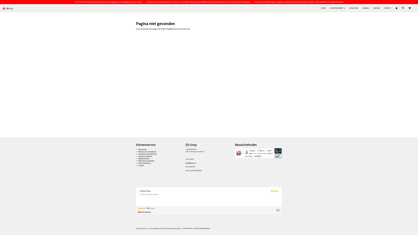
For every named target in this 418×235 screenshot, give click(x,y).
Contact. (141, 165)
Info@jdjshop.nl (191, 163)
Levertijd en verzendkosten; (147, 154)
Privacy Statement (144, 163)
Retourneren (142, 149)
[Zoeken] (403, 7)
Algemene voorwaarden (146, 161)
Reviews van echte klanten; (147, 152)
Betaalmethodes (144, 158)
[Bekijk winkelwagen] (409, 8)
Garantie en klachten (145, 156)
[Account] (396, 8)
